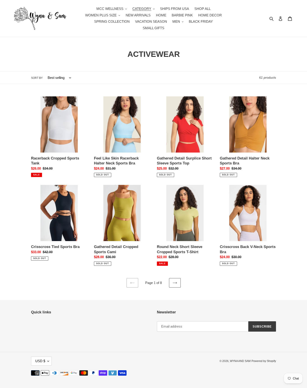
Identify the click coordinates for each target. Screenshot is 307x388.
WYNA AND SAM (240, 361)
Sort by (37, 78)
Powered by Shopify (263, 361)
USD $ (40, 361)
